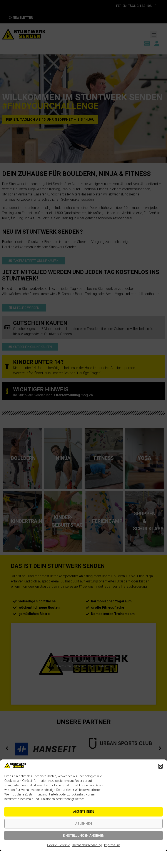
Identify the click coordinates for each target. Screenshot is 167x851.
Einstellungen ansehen (83, 836)
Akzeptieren (83, 812)
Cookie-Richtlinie (58, 845)
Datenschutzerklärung (87, 845)
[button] (160, 766)
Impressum (112, 845)
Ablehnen (83, 824)
